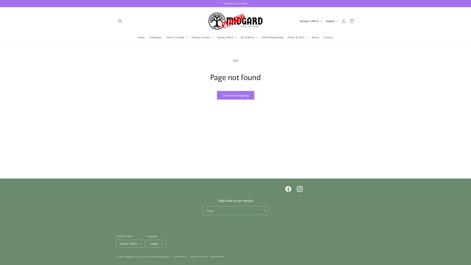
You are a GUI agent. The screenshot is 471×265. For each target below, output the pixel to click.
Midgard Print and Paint (137, 256)
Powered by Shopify (159, 256)
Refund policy (217, 256)
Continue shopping (235, 95)
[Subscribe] (264, 210)
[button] (120, 21)
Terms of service (198, 256)
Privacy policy (180, 256)
